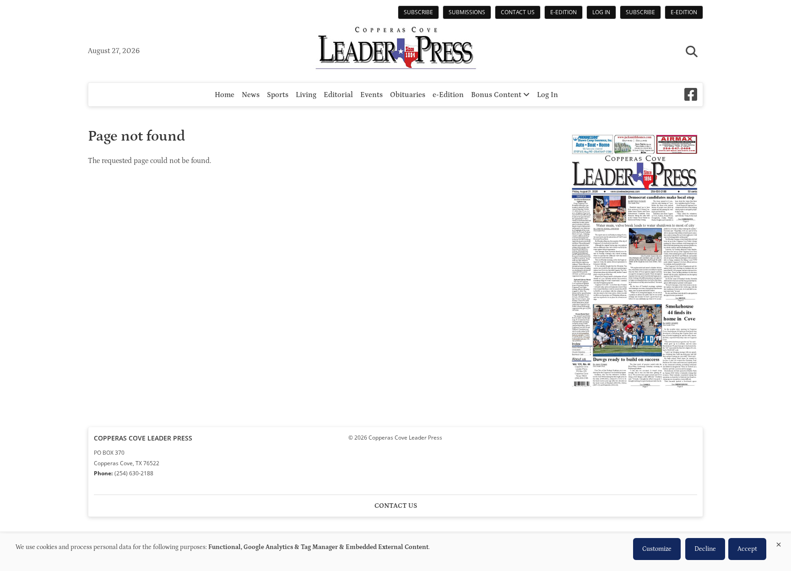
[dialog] (395, 552)
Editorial (338, 95)
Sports (277, 95)
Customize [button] (657, 549)
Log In (601, 12)
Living (306, 95)
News (251, 95)
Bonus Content (497, 95)
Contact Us (518, 12)
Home (224, 95)
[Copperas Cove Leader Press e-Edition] (634, 394)
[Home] (395, 49)
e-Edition (563, 12)
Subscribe (418, 12)
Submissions (467, 12)
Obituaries (407, 95)
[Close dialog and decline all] (779, 543)
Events (371, 95)
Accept (747, 549)
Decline (705, 549)
